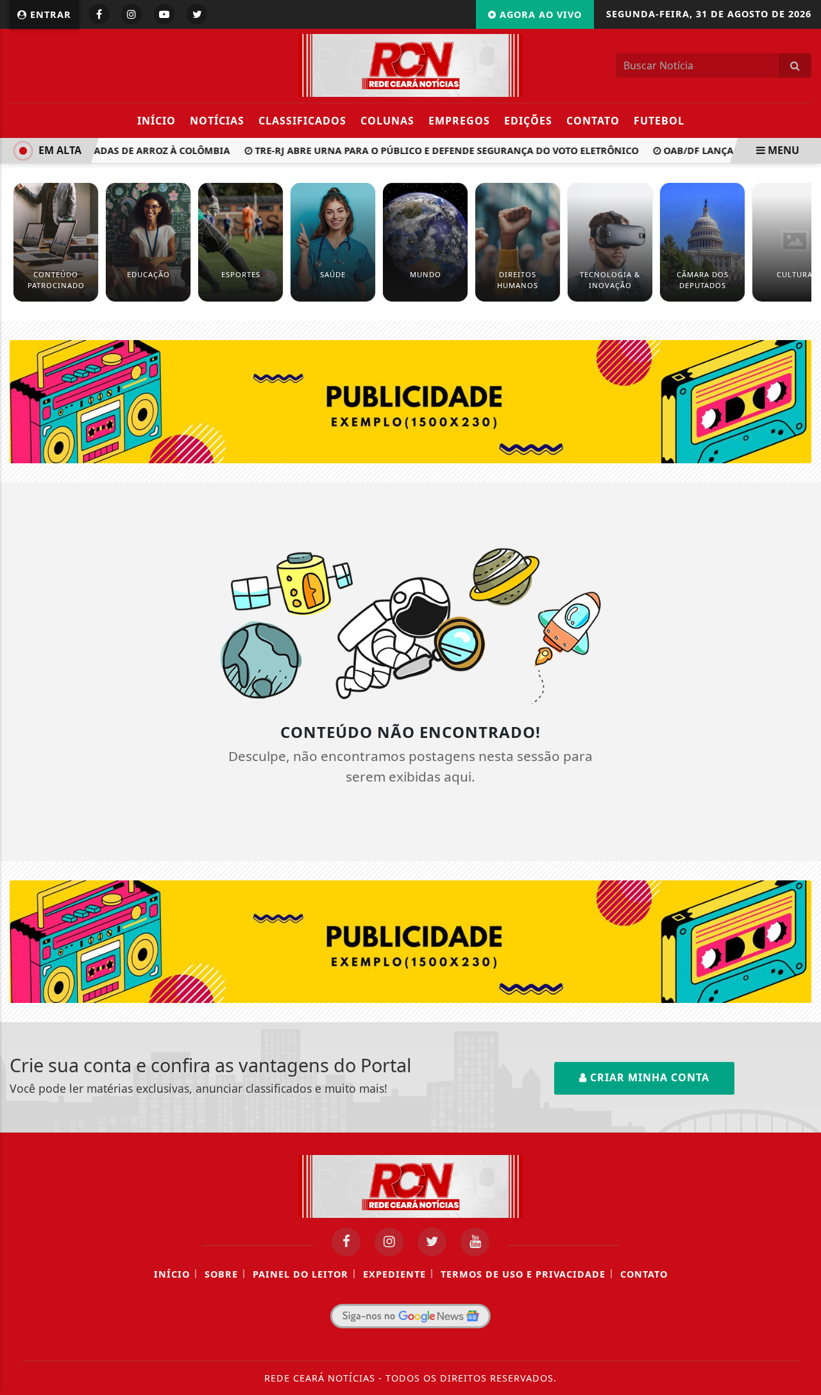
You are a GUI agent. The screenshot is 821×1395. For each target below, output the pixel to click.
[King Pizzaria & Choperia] (410, 400)
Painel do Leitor (300, 1274)
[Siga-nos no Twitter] (432, 1242)
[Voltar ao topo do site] (801, 837)
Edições (528, 121)
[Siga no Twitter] (197, 14)
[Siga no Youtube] (164, 14)
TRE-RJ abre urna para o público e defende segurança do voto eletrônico (437, 150)
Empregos (459, 121)
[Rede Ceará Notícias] (410, 64)
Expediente (394, 1274)
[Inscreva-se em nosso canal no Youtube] (475, 1242)
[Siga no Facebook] (99, 14)
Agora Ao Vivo (539, 14)
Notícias (217, 121)
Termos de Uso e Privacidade (523, 1274)
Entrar (49, 14)
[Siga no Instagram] (131, 14)
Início (156, 121)
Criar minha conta (648, 1077)
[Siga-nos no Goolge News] (410, 1316)
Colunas (387, 121)
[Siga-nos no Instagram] (389, 1242)
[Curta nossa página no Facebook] (346, 1242)
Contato (593, 121)
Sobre (221, 1274)
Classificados (302, 121)
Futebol (659, 121)
